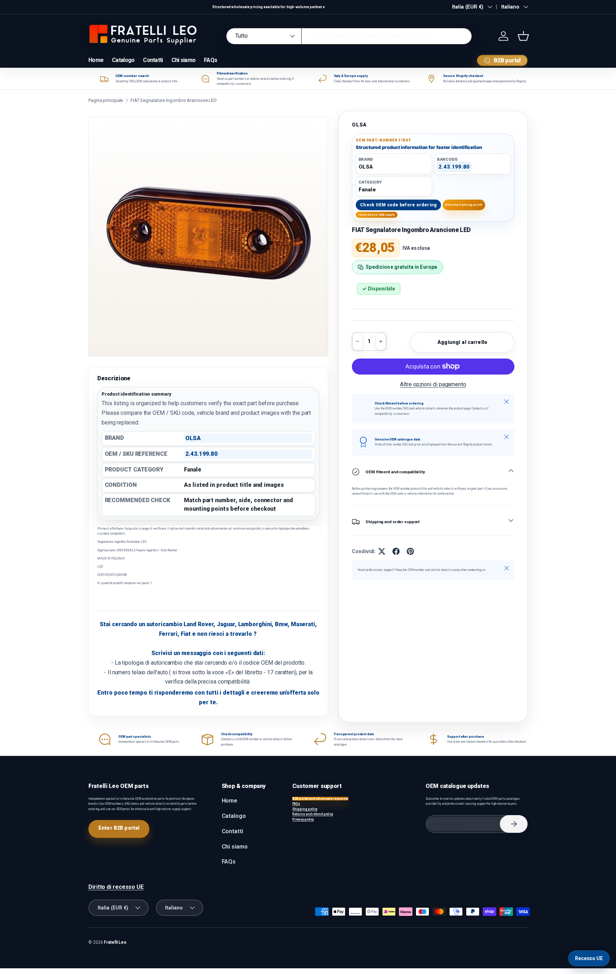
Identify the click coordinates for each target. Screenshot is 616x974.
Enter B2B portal (118, 828)
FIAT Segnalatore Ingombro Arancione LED (173, 100)
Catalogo (123, 60)
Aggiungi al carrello (462, 342)
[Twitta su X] (382, 551)
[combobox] (349, 36)
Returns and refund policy (312, 814)
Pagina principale (105, 100)
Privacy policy (303, 819)
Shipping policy (304, 809)
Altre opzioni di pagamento (433, 384)
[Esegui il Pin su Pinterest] (410, 551)
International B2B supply (377, 214)
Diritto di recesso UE (116, 886)
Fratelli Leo (115, 942)
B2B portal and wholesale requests (320, 798)
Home (95, 60)
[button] (523, 36)
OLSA (359, 125)
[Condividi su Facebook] (396, 551)
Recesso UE (589, 958)
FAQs (210, 60)
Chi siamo (183, 60)
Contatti (153, 60)
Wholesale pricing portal (463, 204)
